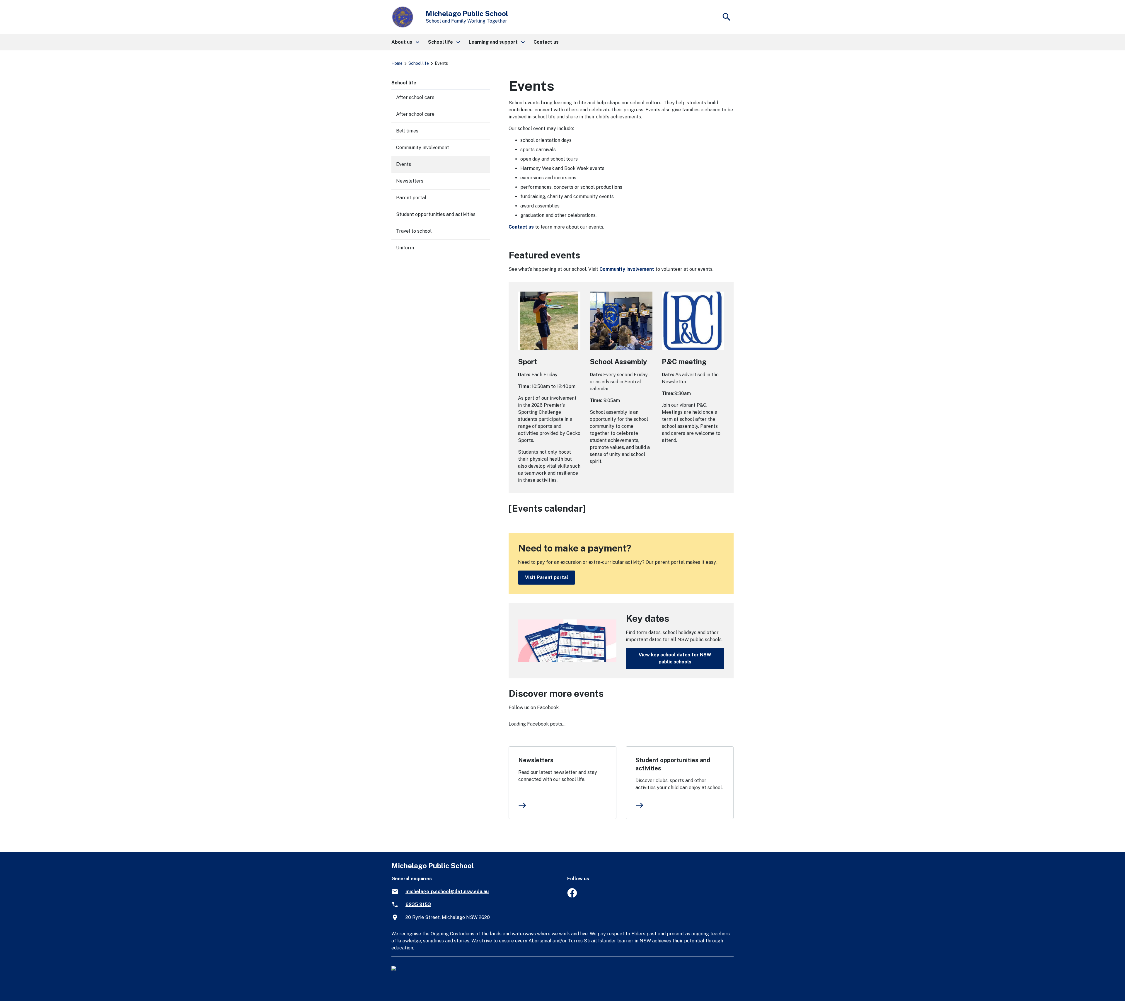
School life (418, 63)
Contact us (521, 227)
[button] (405, 42)
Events (403, 164)
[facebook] (572, 896)
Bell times (407, 131)
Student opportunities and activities (672, 764)
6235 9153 (418, 904)
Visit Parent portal (546, 577)
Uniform (405, 248)
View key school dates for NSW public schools (675, 658)
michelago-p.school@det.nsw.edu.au (447, 891)
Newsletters (535, 760)
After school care (415, 97)
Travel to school (414, 231)
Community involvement (626, 269)
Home (397, 63)
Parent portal (411, 197)
